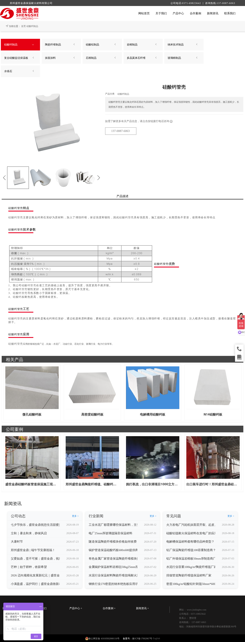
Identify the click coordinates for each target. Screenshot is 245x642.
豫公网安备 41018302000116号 (104, 638)
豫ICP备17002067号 (142, 638)
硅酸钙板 (18, 296)
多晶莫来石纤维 (136, 57)
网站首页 (144, 13)
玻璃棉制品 (174, 57)
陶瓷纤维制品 (53, 44)
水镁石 (8, 71)
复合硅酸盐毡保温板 (16, 57)
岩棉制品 (132, 44)
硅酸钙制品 (32, 26)
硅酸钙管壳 (15, 208)
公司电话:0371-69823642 (186, 3)
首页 (23, 26)
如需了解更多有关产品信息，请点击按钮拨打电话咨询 (137, 121)
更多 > (75, 516)
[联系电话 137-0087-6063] (239, 349)
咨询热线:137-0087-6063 (220, 3)
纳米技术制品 (176, 44)
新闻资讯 (212, 13)
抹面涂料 (50, 57)
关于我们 (161, 13)
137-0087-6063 (120, 131)
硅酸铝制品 (92, 44)
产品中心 (178, 13)
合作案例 (195, 13)
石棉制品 (91, 57)
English (156, 638)
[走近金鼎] (239, 357)
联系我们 (230, 13)
